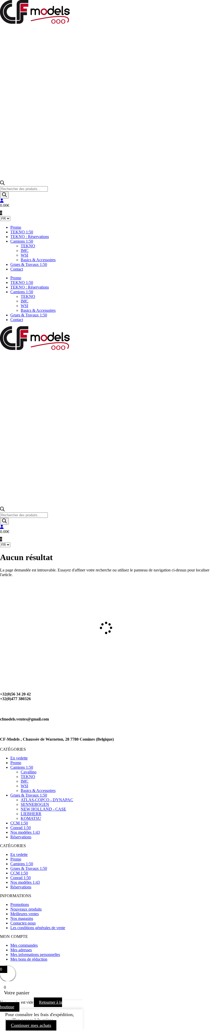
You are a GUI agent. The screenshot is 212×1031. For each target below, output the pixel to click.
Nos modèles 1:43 (25, 832)
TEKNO (28, 246)
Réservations (20, 837)
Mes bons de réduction (28, 959)
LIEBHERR (31, 814)
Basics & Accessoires (38, 260)
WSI (24, 255)
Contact (16, 269)
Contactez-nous (23, 923)
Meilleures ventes (24, 914)
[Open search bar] (2, 184)
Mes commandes (24, 945)
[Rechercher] (4, 195)
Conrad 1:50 (20, 827)
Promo (15, 227)
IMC (24, 250)
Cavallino (28, 772)
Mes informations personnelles (35, 954)
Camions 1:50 (21, 241)
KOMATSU (31, 818)
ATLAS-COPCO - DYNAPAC (47, 800)
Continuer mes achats (31, 1025)
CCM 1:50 (19, 823)
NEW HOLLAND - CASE (43, 809)
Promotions (19, 904)
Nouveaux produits (26, 909)
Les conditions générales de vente (37, 928)
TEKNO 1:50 (21, 232)
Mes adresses (21, 950)
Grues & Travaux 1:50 (28, 264)
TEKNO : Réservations (29, 236)
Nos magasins (21, 918)
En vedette (19, 758)
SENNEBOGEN (35, 804)
